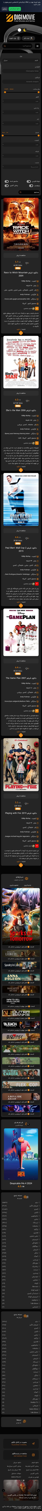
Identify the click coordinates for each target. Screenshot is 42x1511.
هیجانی (35, 1406)
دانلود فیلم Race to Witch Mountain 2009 (21, 274)
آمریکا (24, 304)
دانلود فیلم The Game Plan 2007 (21, 678)
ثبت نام (27, 38)
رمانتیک (35, 1266)
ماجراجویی (4, 290)
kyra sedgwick (14, 701)
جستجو (36, 192)
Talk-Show (34, 1303)
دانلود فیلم (35, 1463)
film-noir (35, 1287)
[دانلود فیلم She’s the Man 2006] (21, 387)
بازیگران (37, 77)
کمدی (25, 425)
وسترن (35, 1273)
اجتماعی (35, 1307)
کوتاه (36, 1283)
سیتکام (35, 1379)
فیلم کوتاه (34, 1290)
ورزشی (19, 425)
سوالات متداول (16, 1473)
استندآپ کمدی (32, 1293)
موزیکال (35, 1263)
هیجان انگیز (34, 1206)
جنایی (26, 565)
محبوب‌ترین (14, 885)
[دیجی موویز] (20, 23)
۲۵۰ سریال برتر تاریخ (14, 1470)
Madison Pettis (25, 701)
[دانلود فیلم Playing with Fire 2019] (21, 790)
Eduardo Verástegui (23, 574)
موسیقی (35, 1277)
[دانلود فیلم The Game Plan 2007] (21, 655)
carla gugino (13, 299)
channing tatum (24, 434)
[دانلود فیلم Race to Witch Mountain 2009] (21, 249)
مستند (35, 1270)
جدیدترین (27, 885)
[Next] (39, 1158)
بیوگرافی (35, 1246)
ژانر (38, 119)
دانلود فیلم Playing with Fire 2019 (21, 813)
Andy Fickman (25, 295)
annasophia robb (24, 299)
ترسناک (35, 1223)
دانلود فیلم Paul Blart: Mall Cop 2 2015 (21, 549)
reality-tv (35, 1300)
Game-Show (33, 1409)
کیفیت (37, 140)
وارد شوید (12, 38)
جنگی (36, 1253)
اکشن (31, 290)
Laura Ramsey (14, 434)
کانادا (19, 438)
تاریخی (35, 1250)
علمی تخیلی (17, 290)
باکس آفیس (34, 1473)
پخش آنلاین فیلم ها (32, 1466)
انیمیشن (35, 1239)
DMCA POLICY (16, 1477)
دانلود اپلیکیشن (15, 9)
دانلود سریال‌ (17, 1463)
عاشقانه (30, 425)
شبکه (37, 151)
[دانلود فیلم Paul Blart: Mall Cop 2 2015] (21, 525)
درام (36, 1202)
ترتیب (37, 163)
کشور (37, 97)
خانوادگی (25, 290)
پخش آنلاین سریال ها (14, 1466)
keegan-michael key (12, 836)
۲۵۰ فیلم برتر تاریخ (32, 1470)
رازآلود (36, 1229)
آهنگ (36, 1256)
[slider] (38, 92)
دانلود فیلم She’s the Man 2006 (21, 410)
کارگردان (37, 67)
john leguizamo (24, 836)
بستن (5, 9)
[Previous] (3, 1158)
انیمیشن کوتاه (33, 1297)
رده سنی (36, 108)
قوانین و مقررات (33, 1477)
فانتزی (10, 290)
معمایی (35, 1280)
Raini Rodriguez (10, 574)
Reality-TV (34, 1402)
